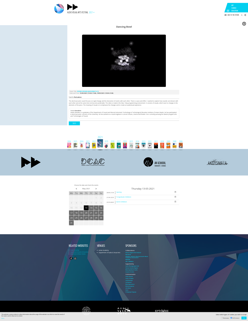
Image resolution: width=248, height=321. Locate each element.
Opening (118, 192)
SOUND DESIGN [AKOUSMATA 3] (88, 91)
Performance (235, 318)
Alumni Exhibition (121, 202)
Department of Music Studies (78, 254)
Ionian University (74, 250)
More (2, 318)
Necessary (226, 318)
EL (241, 15)
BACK (74, 123)
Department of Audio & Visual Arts (79, 252)
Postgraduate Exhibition (123, 197)
